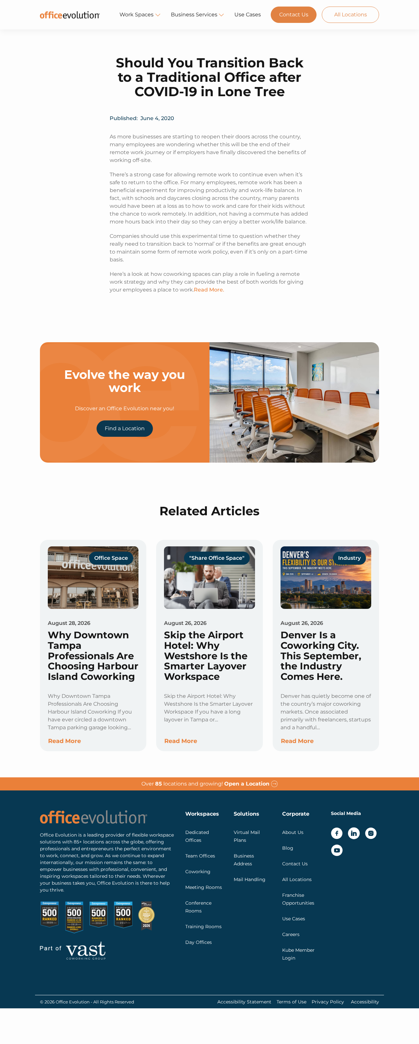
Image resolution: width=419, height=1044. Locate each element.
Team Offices (200, 856)
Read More (64, 741)
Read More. (209, 290)
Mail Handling (249, 879)
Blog (287, 848)
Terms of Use (291, 1002)
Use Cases (247, 14)
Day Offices (198, 942)
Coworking (197, 872)
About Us (292, 832)
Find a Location (125, 428)
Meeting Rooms (203, 887)
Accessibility (365, 1002)
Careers (291, 934)
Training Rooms (203, 926)
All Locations (350, 14)
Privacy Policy (328, 1002)
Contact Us (293, 14)
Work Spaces (136, 14)
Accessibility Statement (244, 1002)
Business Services (194, 14)
